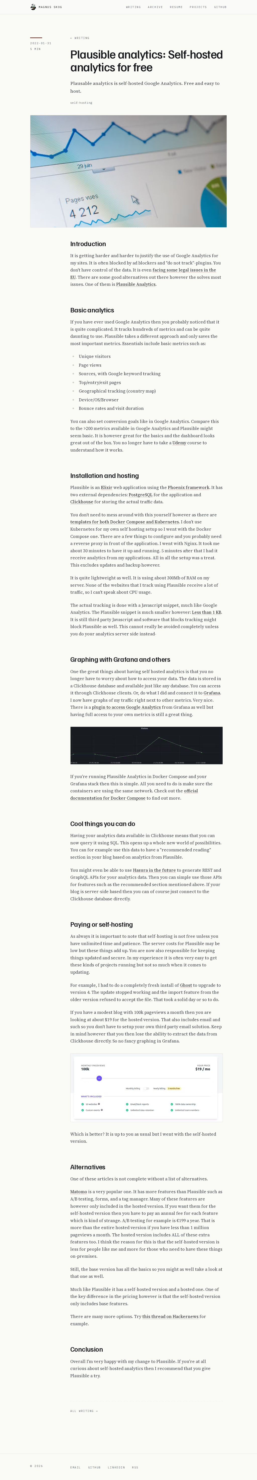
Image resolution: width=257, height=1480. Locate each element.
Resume (176, 7)
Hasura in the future (154, 870)
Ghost (186, 985)
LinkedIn (116, 1467)
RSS (135, 1467)
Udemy (179, 443)
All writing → (84, 1411)
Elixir (106, 487)
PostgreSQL (141, 495)
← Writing (80, 38)
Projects (198, 7)
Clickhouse (81, 502)
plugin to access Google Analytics (126, 707)
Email (75, 1467)
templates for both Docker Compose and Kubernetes (124, 522)
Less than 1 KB (206, 612)
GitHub (220, 7)
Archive (155, 7)
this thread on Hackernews (171, 1316)
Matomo (78, 1192)
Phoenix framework (188, 487)
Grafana (212, 693)
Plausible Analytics (136, 284)
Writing (133, 7)
